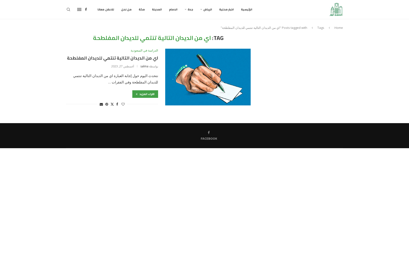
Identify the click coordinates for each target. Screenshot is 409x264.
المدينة (157, 9)
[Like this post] (123, 104)
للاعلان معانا (106, 9)
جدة (190, 9)
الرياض (207, 9)
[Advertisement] (302, 68)
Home (338, 28)
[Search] (68, 9)
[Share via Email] (101, 104)
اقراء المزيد (147, 94)
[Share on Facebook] (117, 104)
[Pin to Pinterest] (106, 104)
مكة (142, 9)
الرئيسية (246, 9)
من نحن (126, 9)
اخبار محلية (226, 9)
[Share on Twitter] (112, 104)
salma (144, 66)
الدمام (173, 9)
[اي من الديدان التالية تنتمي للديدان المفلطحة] (208, 77)
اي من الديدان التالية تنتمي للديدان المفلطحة (112, 58)
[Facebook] (86, 9)
